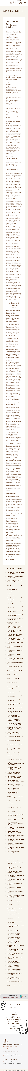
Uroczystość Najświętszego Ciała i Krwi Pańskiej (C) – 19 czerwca (15, 862)
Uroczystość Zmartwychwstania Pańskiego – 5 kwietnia (15, 663)
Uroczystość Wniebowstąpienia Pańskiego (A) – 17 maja (15, 639)
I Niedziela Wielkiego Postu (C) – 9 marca (15, 925)
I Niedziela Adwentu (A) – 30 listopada (14, 749)
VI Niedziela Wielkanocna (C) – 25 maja (15, 880)
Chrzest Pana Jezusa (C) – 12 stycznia (14, 958)
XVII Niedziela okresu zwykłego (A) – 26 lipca (15, 594)
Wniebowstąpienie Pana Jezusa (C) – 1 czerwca (15, 876)
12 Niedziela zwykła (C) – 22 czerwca (14, 857)
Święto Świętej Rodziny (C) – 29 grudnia (15, 974)
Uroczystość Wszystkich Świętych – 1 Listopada (13, 773)
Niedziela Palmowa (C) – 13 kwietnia (14, 905)
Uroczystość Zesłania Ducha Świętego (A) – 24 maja (14, 635)
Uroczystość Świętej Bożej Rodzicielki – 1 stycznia (14, 970)
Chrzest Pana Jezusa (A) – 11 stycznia (14, 712)
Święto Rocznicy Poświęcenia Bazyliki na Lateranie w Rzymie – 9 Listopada (15, 763)
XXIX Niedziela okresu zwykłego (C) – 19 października (15, 781)
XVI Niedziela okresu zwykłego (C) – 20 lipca (15, 840)
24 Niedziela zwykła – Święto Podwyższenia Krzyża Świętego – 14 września (15, 802)
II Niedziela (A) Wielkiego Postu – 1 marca (14, 683)
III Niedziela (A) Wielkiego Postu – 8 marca (14, 679)
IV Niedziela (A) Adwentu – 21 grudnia (15, 737)
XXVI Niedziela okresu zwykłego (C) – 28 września (14, 793)
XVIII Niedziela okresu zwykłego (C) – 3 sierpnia (14, 832)
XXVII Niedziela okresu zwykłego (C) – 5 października (15, 789)
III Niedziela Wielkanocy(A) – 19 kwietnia (15, 655)
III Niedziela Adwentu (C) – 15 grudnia (15, 986)
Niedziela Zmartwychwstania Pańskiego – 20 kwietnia (15, 901)
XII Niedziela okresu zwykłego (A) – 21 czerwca (15, 614)
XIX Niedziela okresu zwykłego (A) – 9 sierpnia (15, 586)
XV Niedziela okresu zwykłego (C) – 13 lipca (15, 844)
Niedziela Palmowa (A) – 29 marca (14, 667)
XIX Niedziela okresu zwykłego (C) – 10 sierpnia (15, 828)
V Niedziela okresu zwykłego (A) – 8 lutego (15, 695)
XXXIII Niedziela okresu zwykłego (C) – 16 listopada (14, 758)
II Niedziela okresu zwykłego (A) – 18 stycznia (15, 707)
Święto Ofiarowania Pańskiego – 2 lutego (15, 946)
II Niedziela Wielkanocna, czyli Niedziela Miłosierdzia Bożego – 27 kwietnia (15, 896)
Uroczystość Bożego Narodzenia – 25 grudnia (13, 733)
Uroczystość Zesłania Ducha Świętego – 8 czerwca (14, 872)
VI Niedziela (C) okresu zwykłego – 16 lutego (13, 937)
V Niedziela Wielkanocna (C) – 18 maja (15, 884)
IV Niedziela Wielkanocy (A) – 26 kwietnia (15, 651)
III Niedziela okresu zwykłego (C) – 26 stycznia (15, 950)
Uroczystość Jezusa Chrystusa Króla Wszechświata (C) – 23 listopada (15, 754)
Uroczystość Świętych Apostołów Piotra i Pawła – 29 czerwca (15, 853)
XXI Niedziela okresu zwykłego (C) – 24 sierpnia (15, 814)
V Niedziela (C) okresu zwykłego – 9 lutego (13, 942)
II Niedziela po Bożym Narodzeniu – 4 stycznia (13, 720)
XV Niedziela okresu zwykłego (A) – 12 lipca (15, 602)
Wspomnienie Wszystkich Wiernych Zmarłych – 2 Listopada (14, 768)
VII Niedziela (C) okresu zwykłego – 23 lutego (13, 933)
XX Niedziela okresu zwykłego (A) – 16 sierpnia (15, 577)
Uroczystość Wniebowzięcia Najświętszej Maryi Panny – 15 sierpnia (15, 581)
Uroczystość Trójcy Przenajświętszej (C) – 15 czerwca (14, 867)
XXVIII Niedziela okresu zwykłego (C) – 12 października (15, 785)
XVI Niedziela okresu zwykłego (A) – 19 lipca (15, 598)
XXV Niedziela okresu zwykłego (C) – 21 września (15, 797)
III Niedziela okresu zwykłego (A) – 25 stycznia (15, 703)
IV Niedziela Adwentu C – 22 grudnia (14, 982)
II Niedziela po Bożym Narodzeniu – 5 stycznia (13, 966)
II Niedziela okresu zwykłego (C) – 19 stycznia (15, 954)
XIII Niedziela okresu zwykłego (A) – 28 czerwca (15, 610)
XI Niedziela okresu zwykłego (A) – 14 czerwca (15, 618)
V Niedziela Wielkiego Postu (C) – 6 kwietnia (14, 909)
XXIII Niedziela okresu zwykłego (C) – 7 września (14, 806)
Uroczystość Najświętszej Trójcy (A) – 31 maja (14, 631)
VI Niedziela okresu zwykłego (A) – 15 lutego (15, 691)
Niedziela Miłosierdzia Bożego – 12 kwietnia (15, 659)
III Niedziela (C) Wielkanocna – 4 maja (15, 892)
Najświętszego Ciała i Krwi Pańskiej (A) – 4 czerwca (14, 627)
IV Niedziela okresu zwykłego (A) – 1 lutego (15, 699)
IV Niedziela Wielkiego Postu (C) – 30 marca (15, 913)
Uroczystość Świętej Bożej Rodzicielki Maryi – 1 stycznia (15, 724)
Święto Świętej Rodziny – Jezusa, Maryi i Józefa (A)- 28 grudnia (15, 728)
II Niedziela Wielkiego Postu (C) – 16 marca (14, 921)
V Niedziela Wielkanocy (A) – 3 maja (15, 647)
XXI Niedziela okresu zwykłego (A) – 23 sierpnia (15, 573)
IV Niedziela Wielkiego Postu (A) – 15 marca (15, 675)
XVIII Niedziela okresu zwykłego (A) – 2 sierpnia (14, 590)
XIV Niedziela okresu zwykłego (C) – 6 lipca (15, 848)
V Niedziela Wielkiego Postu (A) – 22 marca (14, 671)
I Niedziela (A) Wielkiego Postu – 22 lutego (15, 687)
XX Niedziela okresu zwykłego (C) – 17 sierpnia (15, 818)
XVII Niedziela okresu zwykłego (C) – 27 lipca (15, 836)
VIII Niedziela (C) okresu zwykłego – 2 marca (13, 929)
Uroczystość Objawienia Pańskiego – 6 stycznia (13, 716)
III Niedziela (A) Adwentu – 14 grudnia (15, 741)
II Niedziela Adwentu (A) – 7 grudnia (14, 745)
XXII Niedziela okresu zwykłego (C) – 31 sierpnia (15, 810)
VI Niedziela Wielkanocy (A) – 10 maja (15, 643)
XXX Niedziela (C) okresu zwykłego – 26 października (14, 777)
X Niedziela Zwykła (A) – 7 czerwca (14, 622)
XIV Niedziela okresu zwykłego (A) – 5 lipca (15, 606)
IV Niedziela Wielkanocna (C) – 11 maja (15, 888)
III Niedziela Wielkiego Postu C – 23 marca (15, 917)
